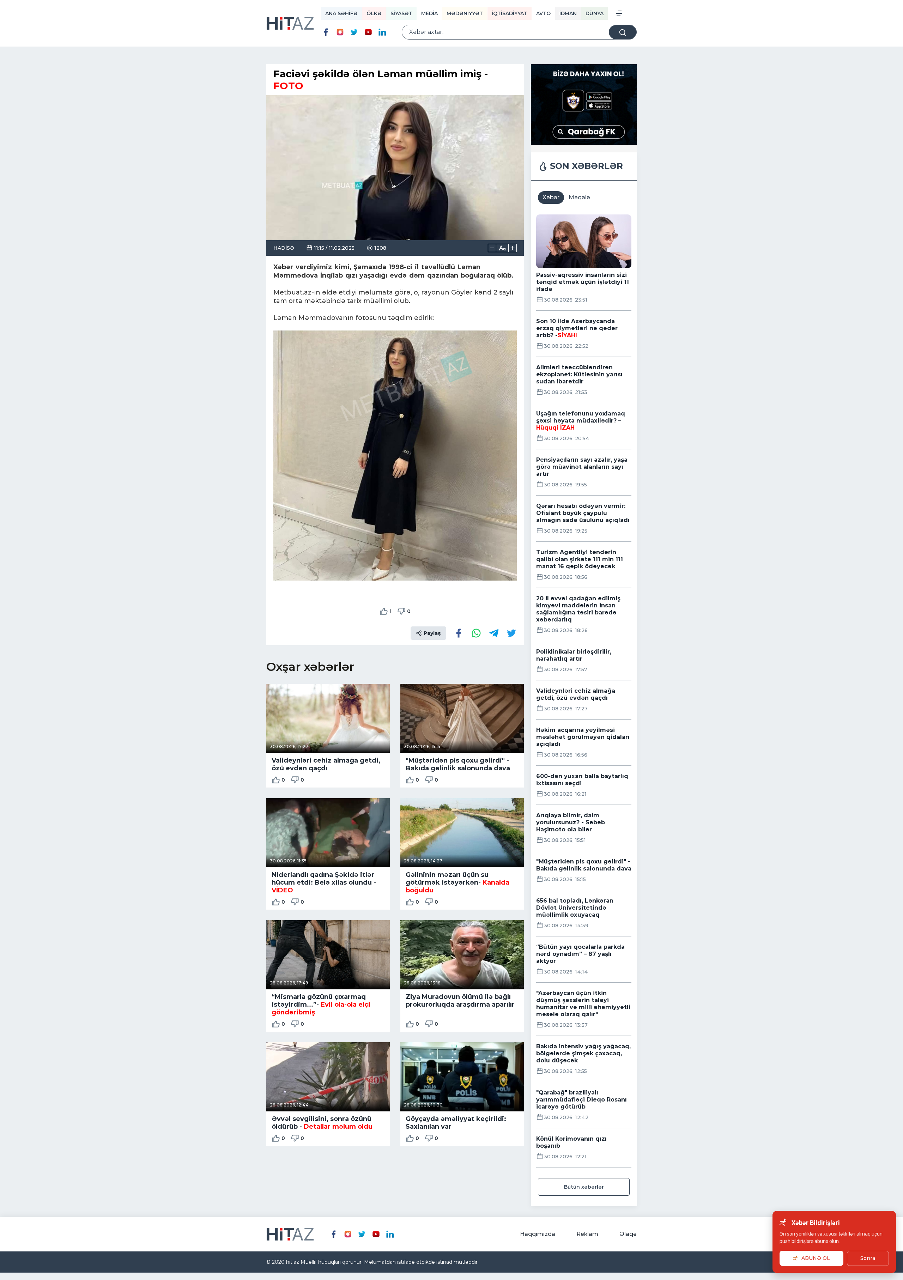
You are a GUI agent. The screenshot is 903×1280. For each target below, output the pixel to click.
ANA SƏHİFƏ (341, 13)
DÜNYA (595, 13)
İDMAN (568, 13)
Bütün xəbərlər (584, 1187)
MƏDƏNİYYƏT (465, 13)
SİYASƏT (401, 13)
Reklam (587, 1234)
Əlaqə (628, 1234)
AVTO (543, 13)
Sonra (867, 1258)
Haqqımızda (537, 1234)
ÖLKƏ (374, 13)
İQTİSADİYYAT (509, 13)
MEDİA (429, 13)
